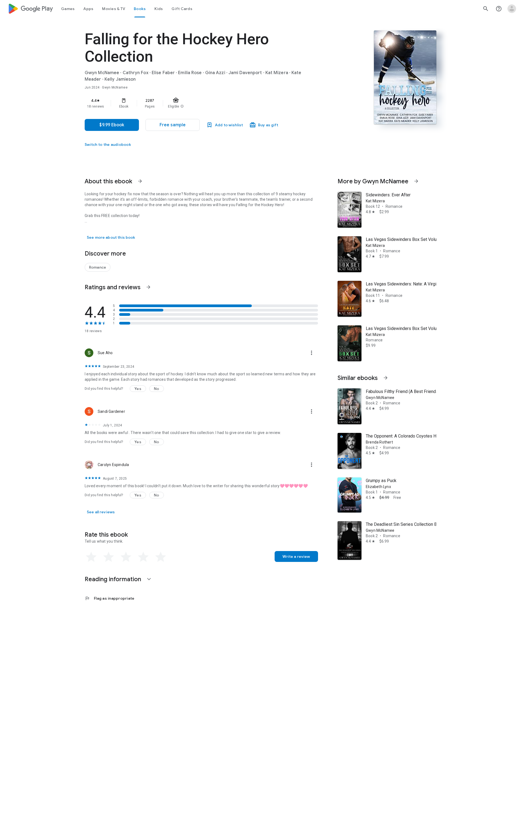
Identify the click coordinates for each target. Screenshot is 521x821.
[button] (172, 124)
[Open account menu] (511, 8)
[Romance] (97, 267)
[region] (193, 103)
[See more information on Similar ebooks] (385, 377)
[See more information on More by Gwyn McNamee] (416, 181)
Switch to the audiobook (108, 144)
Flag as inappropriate (109, 598)
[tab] (68, 8)
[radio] (91, 557)
